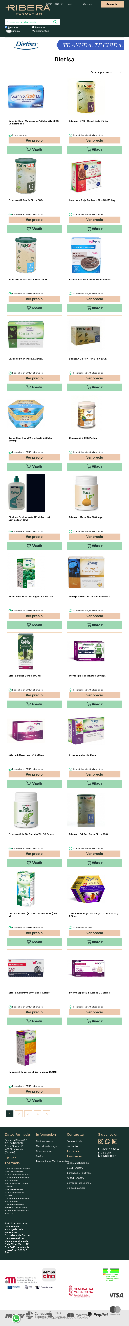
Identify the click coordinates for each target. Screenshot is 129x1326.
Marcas (87, 4)
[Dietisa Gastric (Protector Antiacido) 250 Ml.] (26, 889)
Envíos (40, 1156)
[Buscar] (56, 22)
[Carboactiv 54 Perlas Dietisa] (26, 334)
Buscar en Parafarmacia (12, 29)
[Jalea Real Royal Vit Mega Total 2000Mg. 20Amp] (86, 889)
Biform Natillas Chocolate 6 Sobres (90, 279)
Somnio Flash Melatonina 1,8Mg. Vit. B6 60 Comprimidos (34, 122)
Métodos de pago (46, 1146)
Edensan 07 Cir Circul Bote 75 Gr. (88, 121)
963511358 (52, 4)
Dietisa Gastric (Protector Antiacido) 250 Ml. (33, 914)
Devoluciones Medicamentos (52, 1161)
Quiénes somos (44, 1141)
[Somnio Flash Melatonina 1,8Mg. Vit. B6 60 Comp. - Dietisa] (26, 96)
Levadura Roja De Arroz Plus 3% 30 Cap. (92, 200)
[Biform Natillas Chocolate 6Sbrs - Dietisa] (86, 255)
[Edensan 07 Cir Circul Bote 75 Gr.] (86, 96)
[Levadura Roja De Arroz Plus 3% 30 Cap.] (86, 176)
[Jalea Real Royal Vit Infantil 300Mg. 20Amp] (26, 413)
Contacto (67, 4)
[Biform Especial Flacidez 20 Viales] (86, 968)
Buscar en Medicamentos (40, 29)
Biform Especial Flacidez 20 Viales (89, 992)
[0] (7, 30)
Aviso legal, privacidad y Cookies (64, 1317)
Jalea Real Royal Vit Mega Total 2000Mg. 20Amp (94, 914)
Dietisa (64, 59)
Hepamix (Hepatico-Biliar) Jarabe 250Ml (33, 1072)
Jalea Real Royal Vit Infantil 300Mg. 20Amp (30, 439)
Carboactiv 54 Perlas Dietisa (26, 358)
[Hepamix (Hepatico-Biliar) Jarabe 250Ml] (26, 1047)
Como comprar (44, 1151)
